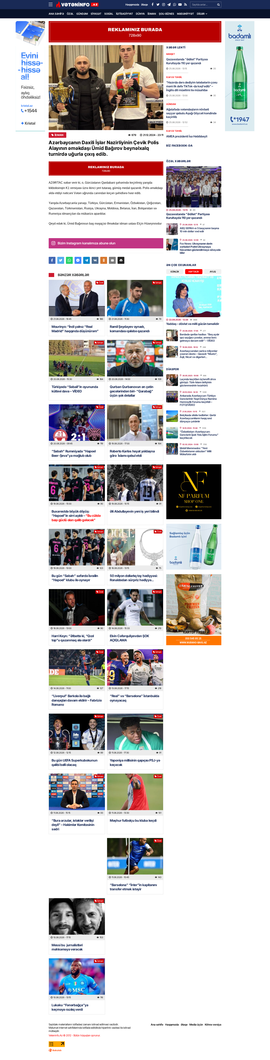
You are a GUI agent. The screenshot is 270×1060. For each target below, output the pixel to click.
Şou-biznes (166, 13)
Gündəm (82, 13)
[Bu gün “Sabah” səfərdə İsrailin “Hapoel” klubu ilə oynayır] (77, 550)
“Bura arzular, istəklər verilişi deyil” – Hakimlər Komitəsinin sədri (73, 825)
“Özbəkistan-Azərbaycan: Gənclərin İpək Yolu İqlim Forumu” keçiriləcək (199, 434)
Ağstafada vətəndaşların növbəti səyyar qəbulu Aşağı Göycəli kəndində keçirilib (191, 113)
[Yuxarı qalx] (260, 1050)
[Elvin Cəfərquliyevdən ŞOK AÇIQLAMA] (135, 610)
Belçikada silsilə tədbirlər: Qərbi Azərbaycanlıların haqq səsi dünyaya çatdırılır (198, 418)
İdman (152, 13)
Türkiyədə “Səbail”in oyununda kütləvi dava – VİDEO (75, 389)
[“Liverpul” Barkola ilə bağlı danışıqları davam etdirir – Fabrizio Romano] (77, 670)
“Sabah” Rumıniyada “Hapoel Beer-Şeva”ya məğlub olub (74, 453)
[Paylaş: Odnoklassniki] (103, 260)
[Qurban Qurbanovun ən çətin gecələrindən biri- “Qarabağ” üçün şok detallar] (135, 361)
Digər (201, 13)
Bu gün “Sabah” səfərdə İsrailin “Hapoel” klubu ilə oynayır (75, 578)
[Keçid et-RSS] (185, 4)
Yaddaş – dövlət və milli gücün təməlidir (192, 324)
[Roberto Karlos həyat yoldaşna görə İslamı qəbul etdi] (135, 425)
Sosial (108, 13)
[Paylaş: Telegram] (86, 260)
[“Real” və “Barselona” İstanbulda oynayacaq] (135, 670)
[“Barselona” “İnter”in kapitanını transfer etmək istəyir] (135, 859)
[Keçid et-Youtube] (180, 4)
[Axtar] (218, 4)
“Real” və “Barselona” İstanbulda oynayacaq (134, 698)
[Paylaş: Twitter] (60, 260)
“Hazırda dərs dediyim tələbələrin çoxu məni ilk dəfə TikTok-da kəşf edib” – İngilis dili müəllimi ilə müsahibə (191, 86)
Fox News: (200, 248)
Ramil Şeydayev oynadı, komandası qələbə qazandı (130, 329)
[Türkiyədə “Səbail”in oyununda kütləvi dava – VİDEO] (77, 361)
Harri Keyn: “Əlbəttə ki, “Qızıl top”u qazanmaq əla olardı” (73, 638)
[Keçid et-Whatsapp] (174, 4)
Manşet (170, 54)
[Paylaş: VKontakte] (95, 260)
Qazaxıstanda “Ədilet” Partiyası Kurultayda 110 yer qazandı (187, 61)
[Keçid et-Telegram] (169, 4)
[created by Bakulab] (135, 1050)
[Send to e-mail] (112, 260)
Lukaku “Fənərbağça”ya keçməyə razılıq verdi (70, 1007)
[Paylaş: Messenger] (78, 260)
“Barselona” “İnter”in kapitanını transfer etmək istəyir (133, 887)
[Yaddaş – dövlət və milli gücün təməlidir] (193, 296)
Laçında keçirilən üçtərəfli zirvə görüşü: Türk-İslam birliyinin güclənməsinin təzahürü (198, 382)
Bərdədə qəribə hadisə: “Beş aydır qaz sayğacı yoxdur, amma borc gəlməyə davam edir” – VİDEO (199, 337)
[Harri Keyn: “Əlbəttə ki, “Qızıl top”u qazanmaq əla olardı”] (77, 610)
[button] (121, 260)
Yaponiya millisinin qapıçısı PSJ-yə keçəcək (135, 762)
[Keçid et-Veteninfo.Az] (77, 5)
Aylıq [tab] (213, 271)
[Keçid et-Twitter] (158, 4)
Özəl (70, 13)
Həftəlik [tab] (193, 271)
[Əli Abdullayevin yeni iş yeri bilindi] (135, 486)
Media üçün (196, 1024)
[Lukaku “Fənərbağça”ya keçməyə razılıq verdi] (77, 979)
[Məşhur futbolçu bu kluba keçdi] (135, 795)
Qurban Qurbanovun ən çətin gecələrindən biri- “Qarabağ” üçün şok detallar (131, 391)
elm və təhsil (174, 77)
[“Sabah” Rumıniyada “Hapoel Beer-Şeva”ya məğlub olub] (77, 425)
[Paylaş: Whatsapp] (69, 260)
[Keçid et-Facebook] (152, 4)
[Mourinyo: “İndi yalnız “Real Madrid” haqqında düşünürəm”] (77, 301)
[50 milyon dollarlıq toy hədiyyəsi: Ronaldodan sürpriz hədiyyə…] (135, 550)
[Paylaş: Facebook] (52, 260)
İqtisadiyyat (124, 13)
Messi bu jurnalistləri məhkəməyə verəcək (67, 947)
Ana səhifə (56, 13)
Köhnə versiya (213, 1024)
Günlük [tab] (174, 271)
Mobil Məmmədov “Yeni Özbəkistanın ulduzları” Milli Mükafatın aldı (195, 451)
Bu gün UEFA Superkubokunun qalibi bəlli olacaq (74, 762)
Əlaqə (184, 1024)
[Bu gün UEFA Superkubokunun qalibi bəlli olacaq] (77, 735)
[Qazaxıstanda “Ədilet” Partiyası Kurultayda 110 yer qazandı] (193, 186)
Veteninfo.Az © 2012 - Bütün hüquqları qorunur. (74, 1035)
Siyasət (96, 13)
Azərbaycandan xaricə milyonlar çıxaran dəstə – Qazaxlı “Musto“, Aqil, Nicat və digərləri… (198, 354)
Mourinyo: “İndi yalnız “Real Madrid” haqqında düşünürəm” (75, 329)
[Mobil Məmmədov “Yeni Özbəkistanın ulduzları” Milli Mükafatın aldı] (172, 449)
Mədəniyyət (185, 13)
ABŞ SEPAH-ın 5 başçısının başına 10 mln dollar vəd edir (199, 230)
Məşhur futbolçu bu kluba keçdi (133, 820)
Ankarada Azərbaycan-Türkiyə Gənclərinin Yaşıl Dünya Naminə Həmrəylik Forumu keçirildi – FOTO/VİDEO (198, 400)
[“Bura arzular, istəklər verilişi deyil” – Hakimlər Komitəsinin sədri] (77, 795)
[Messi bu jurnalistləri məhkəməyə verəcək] (77, 919)
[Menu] (52, 4)
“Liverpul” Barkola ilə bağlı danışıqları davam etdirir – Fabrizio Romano (77, 700)
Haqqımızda (172, 1024)
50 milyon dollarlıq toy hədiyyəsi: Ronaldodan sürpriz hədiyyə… (134, 578)
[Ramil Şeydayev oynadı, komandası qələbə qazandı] (135, 301)
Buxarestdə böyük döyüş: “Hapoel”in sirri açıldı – (76, 515)
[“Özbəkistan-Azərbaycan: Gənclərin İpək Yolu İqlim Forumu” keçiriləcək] (172, 432)
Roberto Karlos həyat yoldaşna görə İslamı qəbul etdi (132, 453)
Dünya (140, 13)
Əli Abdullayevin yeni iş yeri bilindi (134, 511)
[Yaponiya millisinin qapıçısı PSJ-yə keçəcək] (135, 735)
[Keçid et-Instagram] (163, 4)
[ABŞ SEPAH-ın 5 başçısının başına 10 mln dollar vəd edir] (172, 229)
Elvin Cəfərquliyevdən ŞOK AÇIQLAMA (129, 638)
